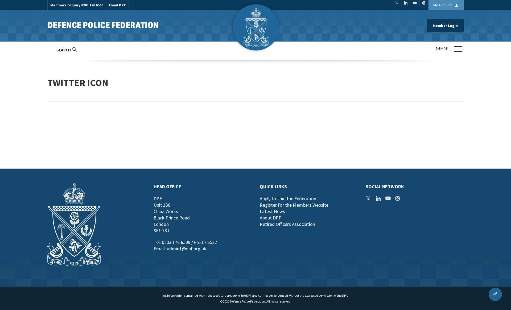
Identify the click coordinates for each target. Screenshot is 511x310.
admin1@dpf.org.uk (186, 249)
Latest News (272, 211)
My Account (442, 5)
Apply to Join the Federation (288, 198)
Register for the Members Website (294, 205)
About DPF (270, 218)
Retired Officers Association (287, 224)
